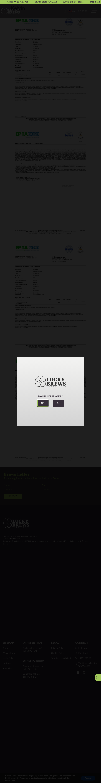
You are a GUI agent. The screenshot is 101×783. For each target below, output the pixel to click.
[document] (50, 391)
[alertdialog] (50, 2)
